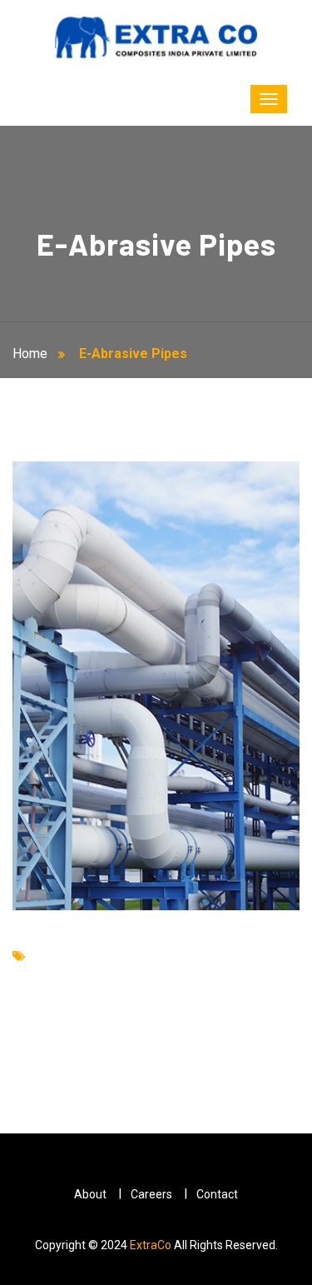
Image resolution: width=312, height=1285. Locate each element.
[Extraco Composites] (156, 36)
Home (33, 353)
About (90, 1194)
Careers (151, 1194)
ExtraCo (150, 1245)
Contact (217, 1194)
